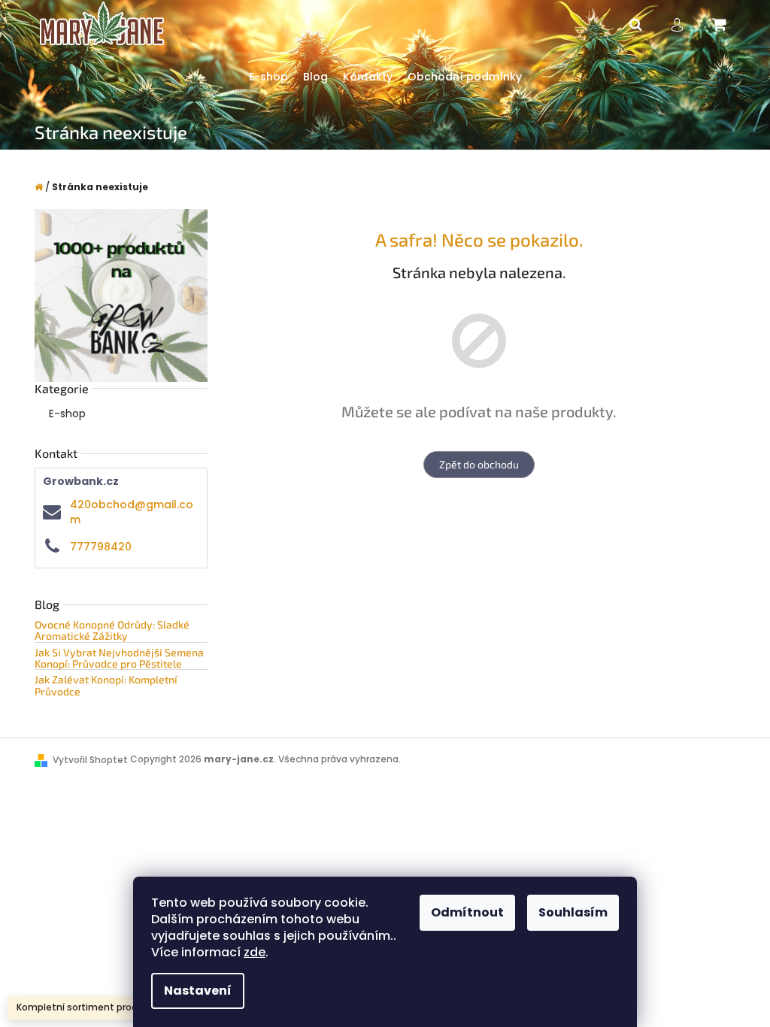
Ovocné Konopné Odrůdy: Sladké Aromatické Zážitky (112, 630)
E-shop (67, 413)
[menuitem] (268, 77)
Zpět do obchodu (479, 464)
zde (254, 952)
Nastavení (198, 990)
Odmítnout (467, 912)
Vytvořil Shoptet (90, 759)
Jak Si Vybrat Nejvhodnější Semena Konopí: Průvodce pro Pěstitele (119, 658)
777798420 (101, 546)
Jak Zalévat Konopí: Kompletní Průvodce (106, 685)
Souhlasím (573, 912)
